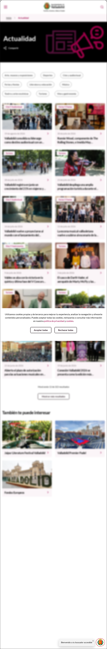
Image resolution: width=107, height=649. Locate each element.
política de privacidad (54, 321)
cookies (69, 321)
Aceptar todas (41, 330)
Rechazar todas (65, 330)
